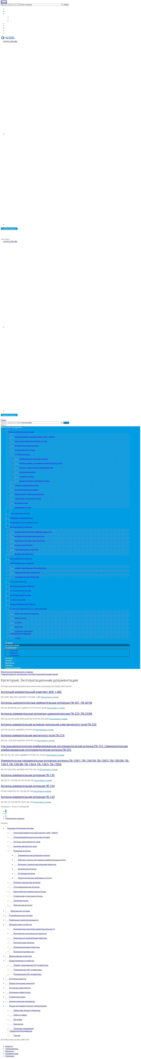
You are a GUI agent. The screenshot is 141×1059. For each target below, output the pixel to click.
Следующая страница (14, 818)
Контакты (9, 28)
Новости (9, 1046)
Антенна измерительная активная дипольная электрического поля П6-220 (48, 724)
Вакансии (14, 18)
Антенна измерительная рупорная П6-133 (28, 797)
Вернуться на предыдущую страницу (17, 672)
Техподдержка (11, 1049)
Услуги (8, 26)
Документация (11, 11)
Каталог (8, 23)
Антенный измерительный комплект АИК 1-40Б (31, 692)
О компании (10, 14)
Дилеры (8, 31)
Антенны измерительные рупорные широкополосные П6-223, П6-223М (46, 713)
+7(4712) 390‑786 (10, 41)
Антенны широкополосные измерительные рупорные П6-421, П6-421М (46, 702)
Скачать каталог (12, 33)
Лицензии (14, 16)
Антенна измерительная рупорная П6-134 (28, 786)
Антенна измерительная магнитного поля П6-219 (32, 735)
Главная (8, 9)
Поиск (66, 5)
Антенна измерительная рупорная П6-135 (28, 775)
